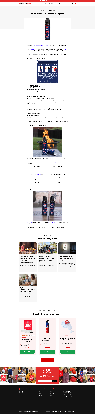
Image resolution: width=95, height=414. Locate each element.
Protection (41, 397)
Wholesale (52, 401)
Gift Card (52, 397)
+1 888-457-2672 (67, 394)
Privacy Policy (60, 411)
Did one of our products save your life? (55, 405)
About (51, 391)
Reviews (56, 3)
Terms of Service (67, 411)
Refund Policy (54, 411)
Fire (39, 391)
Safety (40, 393)
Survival (40, 395)
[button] (72, 4)
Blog (60, 3)
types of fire (38, 174)
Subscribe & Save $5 (55, 381)
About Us (51, 3)
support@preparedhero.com (69, 396)
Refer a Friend (53, 399)
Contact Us (74, 411)
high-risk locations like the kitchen (40, 45)
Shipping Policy (48, 411)
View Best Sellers (47, 359)
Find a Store (52, 402)
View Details (27, 351)
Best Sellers (41, 3)
